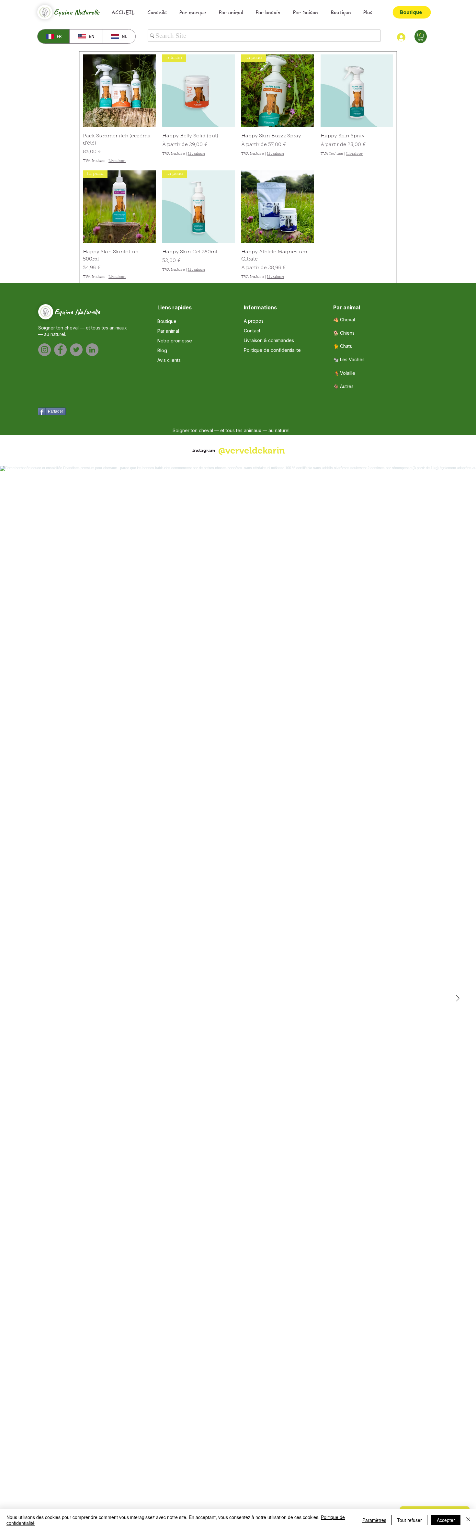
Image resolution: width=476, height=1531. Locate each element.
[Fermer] (468, 1520)
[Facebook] (60, 349)
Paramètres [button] (374, 1520)
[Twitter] (76, 349)
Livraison (117, 161)
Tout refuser (409, 1520)
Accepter (446, 1520)
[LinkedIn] (92, 349)
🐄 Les (349, 359)
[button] (420, 37)
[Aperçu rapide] (119, 90)
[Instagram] (44, 349)
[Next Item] (457, 998)
